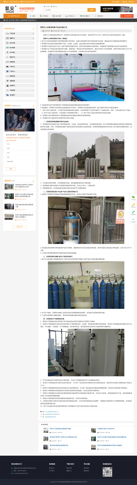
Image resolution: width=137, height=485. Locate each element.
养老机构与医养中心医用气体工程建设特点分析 (63, 437)
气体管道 (131, 2)
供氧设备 (124, 2)
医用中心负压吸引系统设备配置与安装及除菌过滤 (111, 437)
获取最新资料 (128, 16)
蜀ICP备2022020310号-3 (79, 482)
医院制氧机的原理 (50, 417)
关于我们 (47, 6)
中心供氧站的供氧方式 (51, 411)
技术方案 (11, 20)
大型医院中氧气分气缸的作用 (105, 428)
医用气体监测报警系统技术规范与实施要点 (109, 445)
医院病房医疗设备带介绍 (52, 414)
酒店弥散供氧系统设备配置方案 (59, 445)
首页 (6, 20)
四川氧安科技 (19, 8)
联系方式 (55, 6)
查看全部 (20, 226)
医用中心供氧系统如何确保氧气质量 (60, 428)
